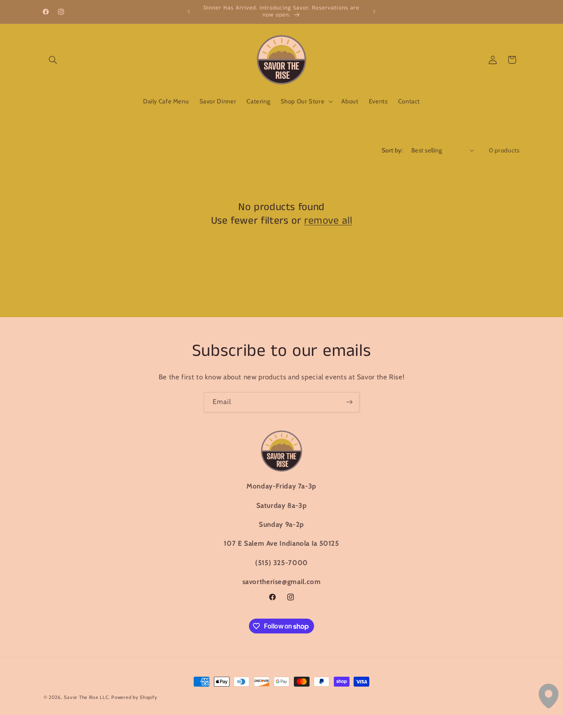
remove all (328, 221)
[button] (53, 59)
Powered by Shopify (134, 697)
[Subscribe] (349, 402)
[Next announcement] (374, 11)
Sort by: (392, 150)
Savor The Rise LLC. (87, 697)
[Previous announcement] (189, 11)
